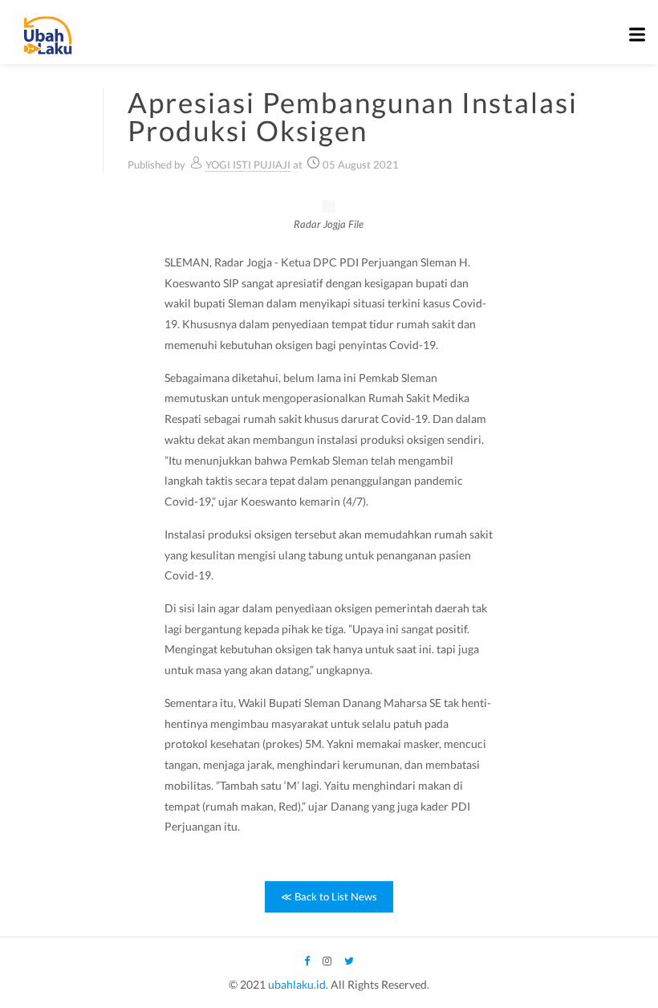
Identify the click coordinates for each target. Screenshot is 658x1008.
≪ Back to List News (329, 896)
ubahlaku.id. (298, 984)
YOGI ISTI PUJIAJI (247, 164)
